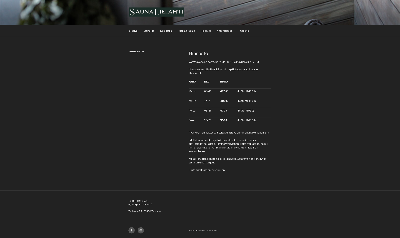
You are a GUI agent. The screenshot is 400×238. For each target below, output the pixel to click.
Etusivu (133, 30)
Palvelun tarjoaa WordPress (203, 230)
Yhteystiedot (224, 30)
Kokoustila (166, 30)
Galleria (244, 30)
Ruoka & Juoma (186, 30)
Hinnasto (206, 30)
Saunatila (148, 30)
